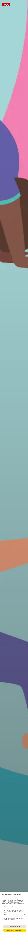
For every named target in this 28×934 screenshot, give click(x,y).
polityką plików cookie (10, 919)
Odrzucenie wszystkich (15, 926)
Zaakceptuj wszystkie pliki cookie (14, 930)
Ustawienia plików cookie (14, 923)
